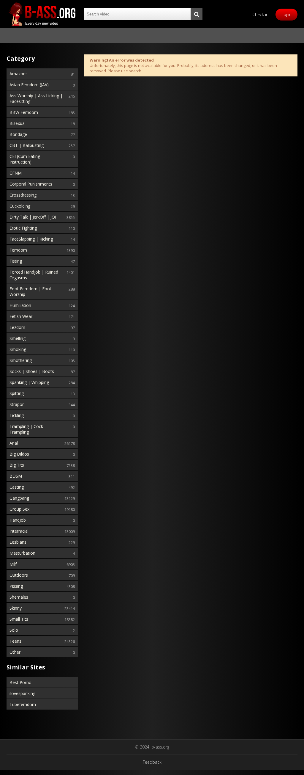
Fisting (16, 261)
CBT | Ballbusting (27, 145)
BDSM (16, 476)
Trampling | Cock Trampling (26, 429)
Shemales (19, 597)
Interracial (19, 531)
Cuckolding (20, 206)
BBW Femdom (24, 112)
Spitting (17, 393)
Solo (14, 630)
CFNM (16, 173)
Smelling (18, 338)
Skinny (16, 608)
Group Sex (19, 509)
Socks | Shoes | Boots (32, 371)
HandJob (18, 520)
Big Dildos (19, 454)
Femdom (18, 250)
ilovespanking (22, 693)
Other (15, 652)
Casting (17, 487)
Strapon (17, 404)
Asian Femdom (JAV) (29, 84)
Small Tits (19, 619)
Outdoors (19, 575)
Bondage (18, 134)
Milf (13, 564)
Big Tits (17, 465)
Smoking (18, 349)
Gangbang (19, 498)
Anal (14, 443)
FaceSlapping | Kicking (31, 239)
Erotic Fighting (23, 228)
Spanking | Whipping (29, 382)
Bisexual (18, 123)
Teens (15, 641)
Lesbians (18, 542)
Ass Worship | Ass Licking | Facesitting (36, 98)
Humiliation (20, 305)
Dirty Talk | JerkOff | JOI (33, 217)
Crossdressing (23, 195)
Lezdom (17, 327)
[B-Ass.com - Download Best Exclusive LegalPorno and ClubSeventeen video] (42, 14)
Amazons (19, 73)
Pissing (16, 586)
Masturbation (22, 553)
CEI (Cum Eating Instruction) (25, 159)
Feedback (152, 762)
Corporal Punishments (31, 184)
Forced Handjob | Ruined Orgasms (34, 274)
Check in (260, 14)
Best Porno (20, 682)
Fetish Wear (21, 316)
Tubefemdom (23, 704)
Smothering (21, 360)
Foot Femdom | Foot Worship (30, 291)
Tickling (17, 415)
